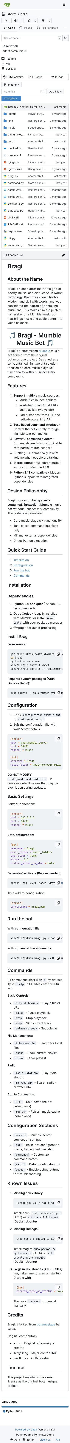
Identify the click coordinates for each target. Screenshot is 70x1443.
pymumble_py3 (16, 134)
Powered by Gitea (26, 1429)
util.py (11, 238)
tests (11, 141)
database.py (15, 210)
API (58, 1439)
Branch (37, 76)
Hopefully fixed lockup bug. (45, 210)
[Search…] (65, 38)
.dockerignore (16, 148)
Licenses (45, 1439)
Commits (15, 76)
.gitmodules (15, 169)
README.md (15, 224)
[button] (15, 20)
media (11, 127)
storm (12, 14)
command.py (16, 182)
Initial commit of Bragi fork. (44, 162)
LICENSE (13, 217)
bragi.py (13, 176)
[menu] (15, 1439)
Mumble (44, 351)
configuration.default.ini (16, 189)
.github (12, 113)
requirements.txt (16, 231)
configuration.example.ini (16, 196)
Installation (21, 560)
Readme (11, 58)
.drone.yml (14, 155)
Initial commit (36, 217)
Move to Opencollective (42, 113)
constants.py (16, 203)
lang (10, 120)
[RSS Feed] (5, 20)
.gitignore (13, 162)
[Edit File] (63, 255)
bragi (24, 14)
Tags (59, 76)
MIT (8, 63)
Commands (21, 575)
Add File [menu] (54, 91)
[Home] (7, 4)
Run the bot (21, 570)
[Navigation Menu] (64, 4)
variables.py (15, 245)
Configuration (23, 565)
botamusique (46, 1324)
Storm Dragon (13, 106)
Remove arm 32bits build (43, 155)
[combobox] (23, 91)
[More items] (66, 28)
